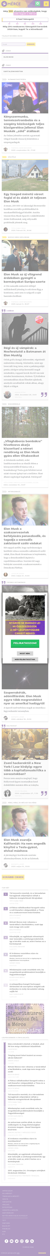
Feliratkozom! (25, 643)
